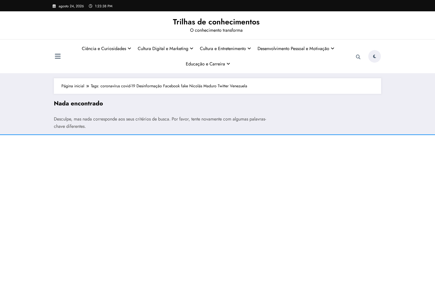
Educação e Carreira (205, 64)
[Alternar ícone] (57, 57)
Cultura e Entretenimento (223, 48)
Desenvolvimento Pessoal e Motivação (293, 48)
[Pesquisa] (358, 57)
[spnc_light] (374, 56)
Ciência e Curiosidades (104, 48)
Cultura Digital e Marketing (163, 48)
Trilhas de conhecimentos (216, 21)
